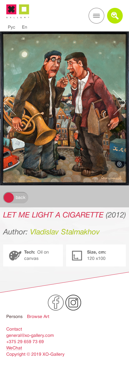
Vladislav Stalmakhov (65, 231)
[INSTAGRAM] (73, 302)
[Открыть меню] (96, 16)
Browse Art (38, 316)
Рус (11, 27)
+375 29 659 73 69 (25, 341)
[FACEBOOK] (56, 302)
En (24, 27)
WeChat (14, 347)
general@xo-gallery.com (30, 335)
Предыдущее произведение (13, 102)
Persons (14, 316)
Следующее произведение (116, 102)
